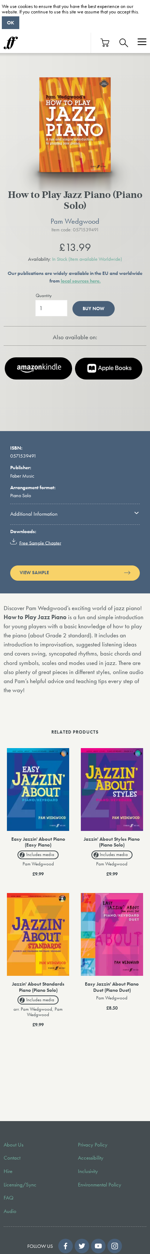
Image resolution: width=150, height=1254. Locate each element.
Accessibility (90, 1157)
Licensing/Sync (20, 1184)
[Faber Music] (11, 43)
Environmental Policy (99, 1184)
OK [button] (10, 22)
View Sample (34, 573)
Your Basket (105, 42)
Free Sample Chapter (40, 542)
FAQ (8, 1197)
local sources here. (81, 280)
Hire (8, 1171)
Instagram (114, 1246)
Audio (10, 1211)
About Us (13, 1144)
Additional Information (34, 514)
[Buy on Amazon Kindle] (38, 368)
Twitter (82, 1246)
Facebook (65, 1246)
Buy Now (93, 308)
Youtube (98, 1246)
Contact (12, 1157)
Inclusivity (88, 1171)
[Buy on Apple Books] (108, 369)
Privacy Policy (92, 1144)
